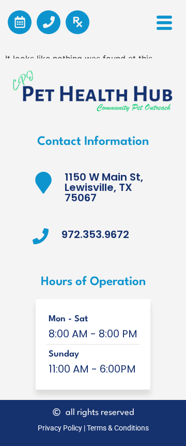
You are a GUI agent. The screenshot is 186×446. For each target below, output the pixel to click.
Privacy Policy (60, 428)
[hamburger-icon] (164, 26)
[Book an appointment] (20, 22)
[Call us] (48, 22)
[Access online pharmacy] (77, 22)
